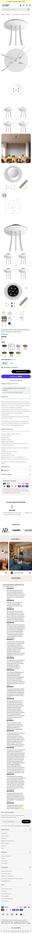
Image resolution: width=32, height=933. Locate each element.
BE (6, 930)
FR (20, 930)
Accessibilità (17, 928)
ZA (27, 931)
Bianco (5, 363)
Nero (11, 363)
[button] (5, 334)
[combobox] (16, 9)
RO (13, 931)
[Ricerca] (29, 9)
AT (3, 930)
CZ (10, 930)
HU (28, 930)
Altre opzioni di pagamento (16, 380)
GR (23, 930)
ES (18, 930)
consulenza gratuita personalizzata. (15, 392)
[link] (5, 530)
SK (16, 931)
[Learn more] (4, 339)
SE (18, 931)
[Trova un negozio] (21, 5)
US (25, 931)
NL (8, 931)
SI (20, 931)
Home (3, 14)
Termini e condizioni (16, 825)
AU (1, 930)
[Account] (24, 5)
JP (6, 931)
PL (11, 931)
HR (25, 930)
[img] (16, 588)
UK (22, 931)
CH (8, 930)
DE (13, 930)
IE (30, 930)
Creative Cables (8, 920)
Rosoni (8, 14)
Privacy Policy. (26, 825)
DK (16, 930)
